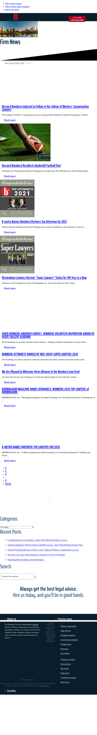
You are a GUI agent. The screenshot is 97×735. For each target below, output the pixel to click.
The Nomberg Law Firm (50, 627)
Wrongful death (65, 644)
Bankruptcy (64, 649)
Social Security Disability (69, 640)
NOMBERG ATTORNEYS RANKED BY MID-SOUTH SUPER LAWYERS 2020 (40, 354)
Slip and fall (64, 668)
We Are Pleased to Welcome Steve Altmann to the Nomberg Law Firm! (41, 371)
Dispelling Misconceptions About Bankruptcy (26, 560)
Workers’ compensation (68, 626)
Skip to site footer (12, 9)
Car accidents (65, 653)
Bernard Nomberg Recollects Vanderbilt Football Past (31, 165)
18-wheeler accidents (67, 659)
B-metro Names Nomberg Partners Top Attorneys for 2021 (34, 221)
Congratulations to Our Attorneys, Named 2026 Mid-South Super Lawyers (37, 540)
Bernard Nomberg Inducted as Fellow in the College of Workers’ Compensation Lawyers (45, 108)
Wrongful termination (67, 635)
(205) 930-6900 (77, 19)
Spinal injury (64, 682)
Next (8, 483)
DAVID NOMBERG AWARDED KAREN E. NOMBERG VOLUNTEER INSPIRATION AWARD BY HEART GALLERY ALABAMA (48, 335)
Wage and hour (65, 631)
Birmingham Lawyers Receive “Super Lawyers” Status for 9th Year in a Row (44, 277)
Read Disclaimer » (44, 686)
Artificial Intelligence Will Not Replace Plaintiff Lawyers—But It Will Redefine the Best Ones (45, 545)
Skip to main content (13, 3)
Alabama (35, 624)
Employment (64, 673)
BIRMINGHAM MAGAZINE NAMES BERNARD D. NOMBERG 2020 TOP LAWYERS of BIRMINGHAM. (45, 390)
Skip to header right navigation (17, 6)
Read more (11, 121)
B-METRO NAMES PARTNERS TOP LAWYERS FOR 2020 (31, 447)
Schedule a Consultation (48, 604)
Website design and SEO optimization (50, 638)
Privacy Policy (50, 634)
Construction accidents (68, 677)
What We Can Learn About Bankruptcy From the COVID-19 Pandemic (36, 555)
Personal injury (65, 664)
